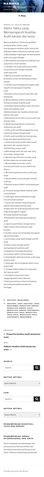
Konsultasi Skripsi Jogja (20, 308)
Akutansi (11, 300)
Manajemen (23, 300)
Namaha (11, 3)
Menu (23, 16)
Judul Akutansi (25, 304)
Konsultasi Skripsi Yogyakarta (23, 310)
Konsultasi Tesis (16, 312)
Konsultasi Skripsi (29, 306)
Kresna (26, 25)
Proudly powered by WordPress (16, 471)
